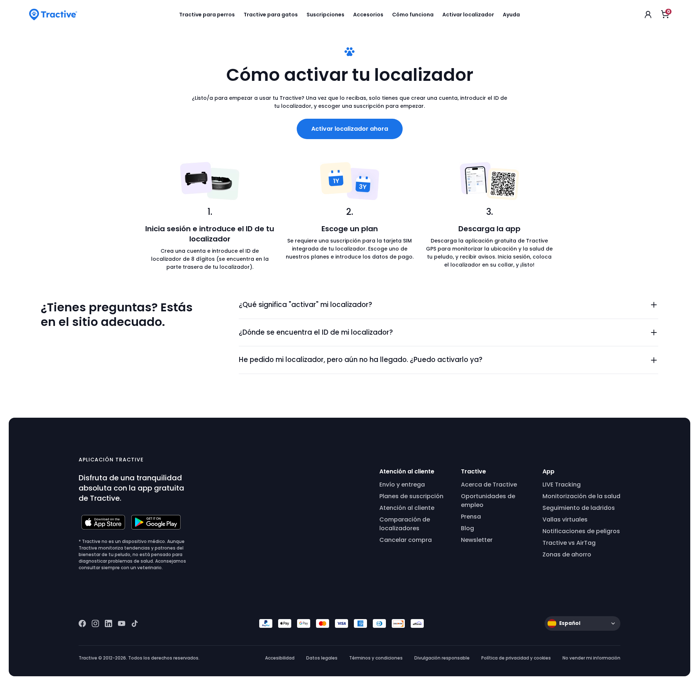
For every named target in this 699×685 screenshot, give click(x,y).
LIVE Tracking (561, 484)
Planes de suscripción (411, 496)
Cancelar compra (405, 540)
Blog (467, 528)
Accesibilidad (280, 658)
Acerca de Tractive (489, 484)
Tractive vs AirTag (569, 543)
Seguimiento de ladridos (578, 508)
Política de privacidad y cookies (516, 658)
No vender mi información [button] (591, 658)
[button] (448, 305)
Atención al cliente (406, 508)
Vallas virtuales (565, 519)
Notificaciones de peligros (581, 531)
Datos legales (321, 658)
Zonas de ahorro (566, 554)
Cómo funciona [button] (413, 14)
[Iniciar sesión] (648, 14)
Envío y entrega (402, 484)
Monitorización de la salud (581, 496)
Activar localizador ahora (349, 129)
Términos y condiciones (376, 658)
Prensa (471, 516)
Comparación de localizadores (404, 523)
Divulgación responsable (442, 658)
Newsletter (477, 540)
